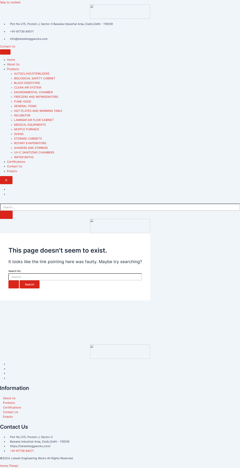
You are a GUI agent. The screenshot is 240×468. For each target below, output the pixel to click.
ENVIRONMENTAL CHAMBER (33, 92)
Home (11, 59)
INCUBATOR (22, 115)
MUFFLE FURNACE (26, 129)
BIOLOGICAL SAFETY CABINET (34, 78)
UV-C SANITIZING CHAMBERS (34, 152)
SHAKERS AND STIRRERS (31, 148)
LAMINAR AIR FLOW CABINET (34, 120)
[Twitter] (8, 194)
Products (13, 69)
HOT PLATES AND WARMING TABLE (38, 111)
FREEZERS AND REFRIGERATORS (36, 96)
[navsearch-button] (1, 201)
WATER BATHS (24, 157)
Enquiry (12, 171)
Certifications (16, 161)
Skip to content (10, 2)
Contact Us (7, 46)
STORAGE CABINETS (28, 138)
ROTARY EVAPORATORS (30, 143)
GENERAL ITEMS (25, 106)
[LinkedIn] (8, 373)
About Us (13, 64)
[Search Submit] (13, 284)
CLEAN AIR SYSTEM (27, 87)
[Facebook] (8, 189)
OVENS (19, 134)
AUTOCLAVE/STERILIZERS (31, 73)
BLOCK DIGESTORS (27, 83)
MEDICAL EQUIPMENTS (30, 124)
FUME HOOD (22, 101)
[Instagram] (8, 378)
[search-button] (6, 215)
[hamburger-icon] (5, 52)
